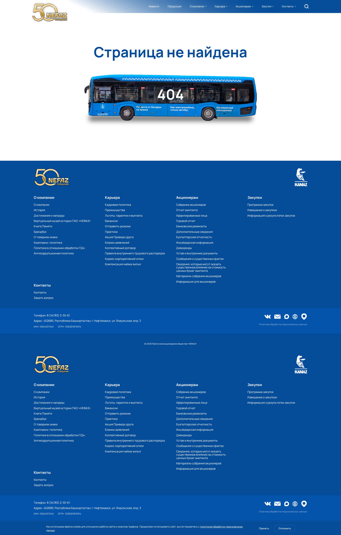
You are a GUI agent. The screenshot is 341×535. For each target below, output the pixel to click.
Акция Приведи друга (119, 237)
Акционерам (243, 6)
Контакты (287, 6)
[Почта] (277, 317)
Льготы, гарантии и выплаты (124, 215)
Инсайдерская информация (194, 242)
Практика (111, 231)
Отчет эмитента (187, 210)
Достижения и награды (49, 215)
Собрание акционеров (191, 204)
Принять (264, 528)
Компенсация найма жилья (123, 264)
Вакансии (111, 220)
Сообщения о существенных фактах (200, 258)
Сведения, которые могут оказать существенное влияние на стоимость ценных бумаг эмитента (201, 267)
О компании (197, 6)
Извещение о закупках (262, 210)
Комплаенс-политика (48, 242)
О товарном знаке (46, 237)
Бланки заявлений (117, 242)
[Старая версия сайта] (295, 317)
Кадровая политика (118, 204)
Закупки (266, 6)
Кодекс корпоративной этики (124, 258)
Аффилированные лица (191, 215)
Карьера (220, 6)
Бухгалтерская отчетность (194, 237)
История (39, 210)
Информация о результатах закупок (271, 215)
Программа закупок (260, 204)
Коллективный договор (120, 248)
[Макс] (286, 317)
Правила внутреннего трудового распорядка (135, 253)
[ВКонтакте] (267, 317)
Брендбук (40, 231)
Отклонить (284, 528)
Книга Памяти (43, 226)
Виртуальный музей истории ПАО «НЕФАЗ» (62, 220)
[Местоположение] (304, 316)
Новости (154, 6)
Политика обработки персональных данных (283, 324)
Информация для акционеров (196, 281)
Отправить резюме (118, 226)
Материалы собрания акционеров (198, 276)
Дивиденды (184, 248)
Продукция (174, 6)
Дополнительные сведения (194, 231)
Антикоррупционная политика (54, 253)
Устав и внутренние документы (197, 253)
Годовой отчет (185, 220)
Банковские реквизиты (191, 226)
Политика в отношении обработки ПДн (59, 248)
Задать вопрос (44, 297)
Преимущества (115, 210)
